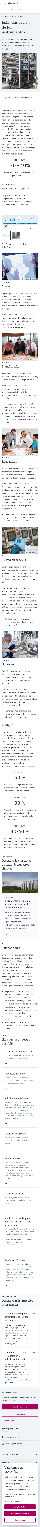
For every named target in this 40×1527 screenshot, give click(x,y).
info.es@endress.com (14, 1444)
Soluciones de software (16, 1098)
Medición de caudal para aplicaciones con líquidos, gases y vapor (18, 1222)
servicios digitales (19, 419)
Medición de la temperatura (19, 1051)
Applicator (25, 520)
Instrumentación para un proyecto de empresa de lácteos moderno (17, 904)
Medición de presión (15, 1133)
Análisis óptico (12, 1158)
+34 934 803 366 (13, 1437)
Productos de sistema (16, 1073)
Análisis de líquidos (15, 1260)
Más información (8, 1420)
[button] (5, 97)
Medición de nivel (14, 1193)
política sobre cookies (11, 1501)
